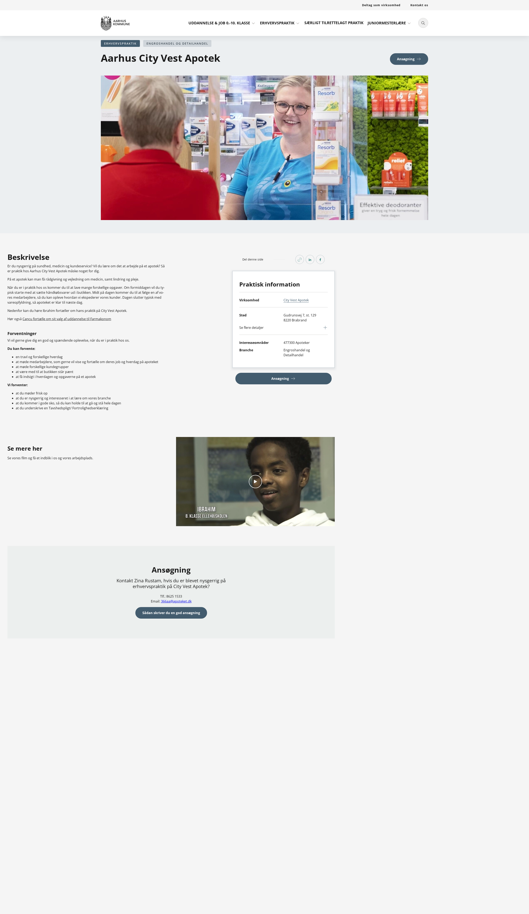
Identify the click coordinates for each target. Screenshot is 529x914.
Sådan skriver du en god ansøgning (171, 613)
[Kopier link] (299, 259)
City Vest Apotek (296, 300)
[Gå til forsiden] (115, 23)
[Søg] (423, 23)
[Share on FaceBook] (320, 259)
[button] (222, 24)
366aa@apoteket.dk (176, 601)
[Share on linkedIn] (310, 259)
